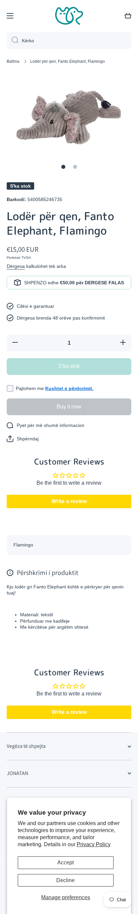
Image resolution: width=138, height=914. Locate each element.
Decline (65, 880)
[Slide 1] (63, 167)
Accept (65, 862)
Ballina (13, 61)
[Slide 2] (75, 167)
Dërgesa (16, 266)
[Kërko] (12, 40)
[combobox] (69, 40)
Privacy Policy (94, 844)
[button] (128, 15)
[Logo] (69, 15)
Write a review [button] (69, 501)
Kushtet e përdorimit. (69, 388)
